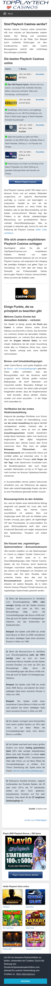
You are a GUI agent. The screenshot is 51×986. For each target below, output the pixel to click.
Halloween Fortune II (33, 949)
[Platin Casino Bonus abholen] (25, 869)
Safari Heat (30, 928)
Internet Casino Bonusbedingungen (28, 770)
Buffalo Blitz (7, 949)
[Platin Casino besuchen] (11, 125)
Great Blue (30, 907)
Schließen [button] (25, 981)
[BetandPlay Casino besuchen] (11, 151)
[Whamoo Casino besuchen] (11, 99)
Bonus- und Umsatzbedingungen (22, 368)
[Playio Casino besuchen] (11, 74)
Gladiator (6, 907)
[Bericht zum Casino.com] (25, 299)
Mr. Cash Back (8, 928)
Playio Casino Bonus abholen (25, 875)
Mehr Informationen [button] (25, 974)
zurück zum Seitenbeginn (35, 820)
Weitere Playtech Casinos (25, 182)
